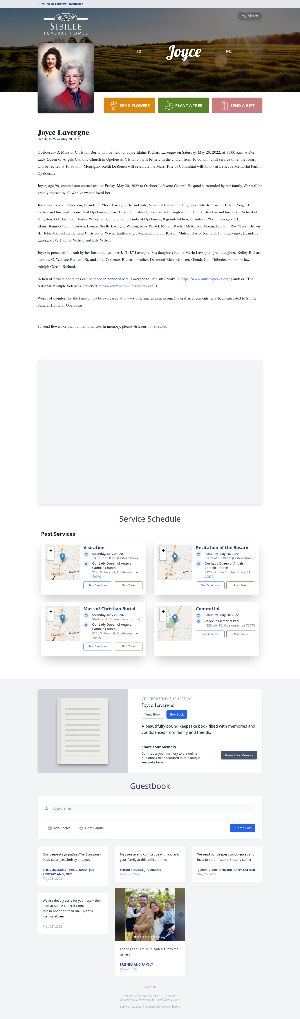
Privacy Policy (137, 999)
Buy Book (177, 714)
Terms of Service (162, 999)
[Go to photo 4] (143, 937)
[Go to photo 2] (138, 937)
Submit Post (242, 828)
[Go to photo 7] (151, 937)
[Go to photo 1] (135, 937)
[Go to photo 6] (148, 937)
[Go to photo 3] (140, 937)
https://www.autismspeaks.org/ (206, 278)
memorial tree (91, 326)
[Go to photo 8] (154, 937)
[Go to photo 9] (156, 937)
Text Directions (98, 585)
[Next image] (181, 914)
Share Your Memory (238, 755)
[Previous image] (119, 914)
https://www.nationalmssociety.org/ (127, 285)
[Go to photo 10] (159, 937)
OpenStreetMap (154, 1006)
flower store (156, 326)
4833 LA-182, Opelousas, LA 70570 (230, 625)
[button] (62, 557)
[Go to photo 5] (146, 937)
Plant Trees (128, 585)
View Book (152, 714)
